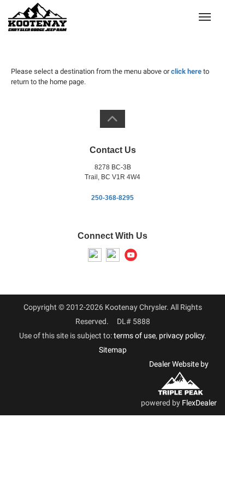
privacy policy (181, 335)
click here (186, 71)
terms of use (135, 335)
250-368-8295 (112, 198)
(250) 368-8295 (163, 16)
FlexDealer (199, 402)
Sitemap (113, 349)
